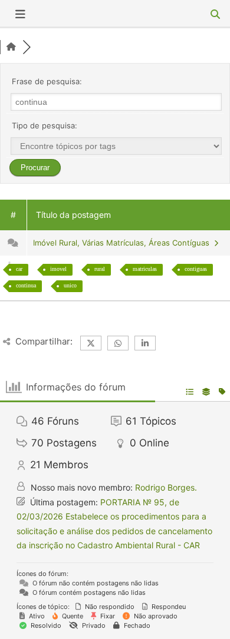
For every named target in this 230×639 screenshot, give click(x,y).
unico (70, 285)
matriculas (145, 269)
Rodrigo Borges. (166, 487)
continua (26, 285)
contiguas (196, 269)
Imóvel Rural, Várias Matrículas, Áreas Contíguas (123, 242)
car (19, 269)
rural (99, 269)
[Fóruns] (11, 47)
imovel (58, 269)
